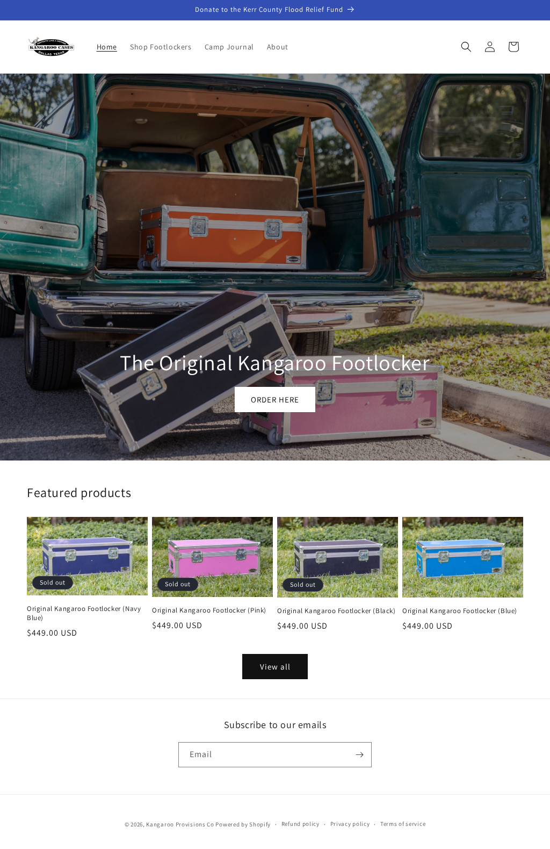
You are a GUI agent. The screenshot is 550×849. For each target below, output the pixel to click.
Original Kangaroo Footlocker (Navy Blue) (84, 613)
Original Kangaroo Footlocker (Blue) (459, 611)
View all (275, 666)
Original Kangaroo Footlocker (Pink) (209, 610)
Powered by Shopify (243, 824)
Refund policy (300, 824)
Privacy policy (350, 824)
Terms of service (402, 824)
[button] (466, 47)
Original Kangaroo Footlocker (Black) (336, 611)
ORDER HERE (275, 399)
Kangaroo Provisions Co (180, 824)
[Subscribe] (359, 754)
